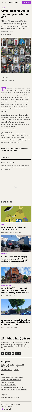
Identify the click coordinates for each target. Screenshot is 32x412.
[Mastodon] (19, 353)
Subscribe (26, 2)
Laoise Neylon (5, 264)
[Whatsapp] (16, 353)
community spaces (7, 285)
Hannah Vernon (6, 232)
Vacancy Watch (12, 150)
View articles (5, 169)
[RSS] (6, 353)
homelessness (23, 148)
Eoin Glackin (5, 295)
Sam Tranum (5, 327)
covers (16, 148)
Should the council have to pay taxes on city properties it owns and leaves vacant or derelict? (14, 259)
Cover (3, 8)
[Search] (5, 2)
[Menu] (2, 2)
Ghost (6, 406)
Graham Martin (6, 34)
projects (16, 397)
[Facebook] (2, 353)
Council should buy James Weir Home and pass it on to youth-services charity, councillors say (15, 290)
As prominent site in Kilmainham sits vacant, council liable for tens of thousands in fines (15, 322)
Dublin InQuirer (10, 404)
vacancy (3, 150)
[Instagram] (13, 353)
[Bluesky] (9, 353)
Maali (10, 406)
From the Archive (7, 397)
